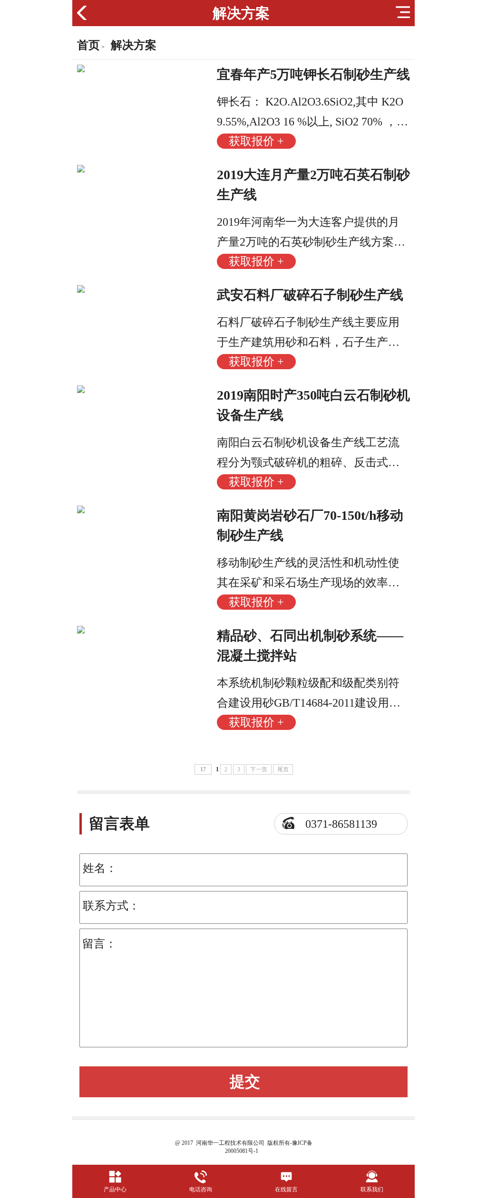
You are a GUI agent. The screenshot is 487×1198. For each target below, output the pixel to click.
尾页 (283, 769)
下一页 (258, 769)
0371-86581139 (341, 824)
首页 (88, 45)
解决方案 (133, 45)
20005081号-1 (241, 1151)
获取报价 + (256, 141)
